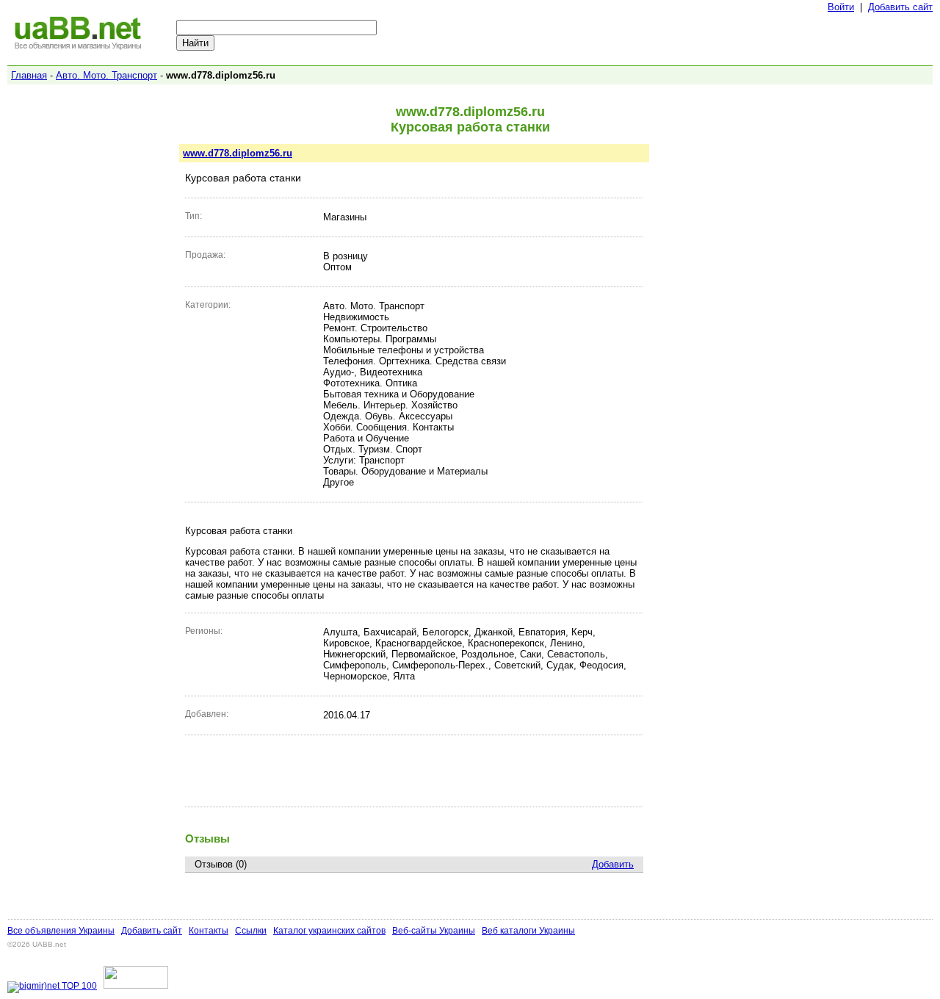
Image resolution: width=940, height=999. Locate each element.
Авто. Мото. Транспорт (106, 75)
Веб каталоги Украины (528, 930)
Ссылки (251, 930)
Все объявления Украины (61, 930)
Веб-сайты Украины (433, 930)
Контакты (208, 930)
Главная (29, 75)
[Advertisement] (414, 771)
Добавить (613, 864)
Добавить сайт (900, 6)
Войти (841, 6)
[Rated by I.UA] (136, 985)
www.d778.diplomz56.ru (237, 153)
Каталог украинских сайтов (329, 930)
